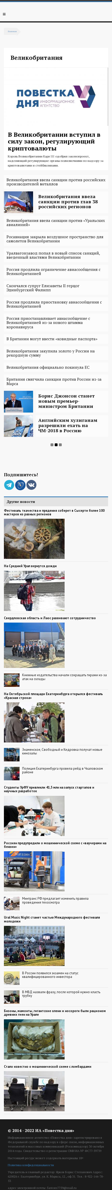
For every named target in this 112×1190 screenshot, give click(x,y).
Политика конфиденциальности (31, 1165)
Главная (12, 31)
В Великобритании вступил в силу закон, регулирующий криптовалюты (54, 141)
